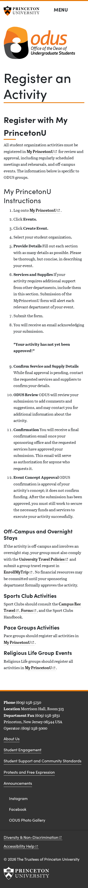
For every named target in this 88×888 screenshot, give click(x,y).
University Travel (42, 559)
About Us (12, 738)
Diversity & (31, 837)
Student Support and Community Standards (42, 760)
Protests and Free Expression (29, 772)
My (40, 151)
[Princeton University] (23, 11)
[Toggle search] (81, 9)
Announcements (18, 783)
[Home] (39, 45)
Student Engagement (22, 749)
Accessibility (19, 846)
